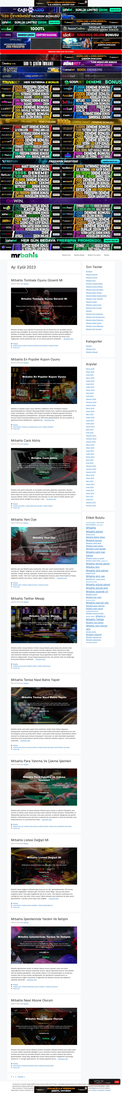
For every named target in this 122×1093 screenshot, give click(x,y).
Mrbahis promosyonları (95, 613)
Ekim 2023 (90, 429)
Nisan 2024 (90, 411)
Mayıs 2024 (90, 408)
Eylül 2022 (89, 463)
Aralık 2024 (90, 387)
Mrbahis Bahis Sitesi (95, 537)
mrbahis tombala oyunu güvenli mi (37, 345)
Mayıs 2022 (90, 475)
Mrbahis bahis (90, 534)
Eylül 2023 (90, 433)
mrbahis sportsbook (51, 986)
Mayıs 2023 (90, 445)
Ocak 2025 (90, 384)
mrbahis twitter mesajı (43, 666)
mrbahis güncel (100, 579)
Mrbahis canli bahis (93, 543)
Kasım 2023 (90, 426)
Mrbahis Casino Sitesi (93, 561)
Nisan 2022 (90, 478)
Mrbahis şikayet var (93, 637)
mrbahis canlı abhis (19, 506)
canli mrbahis (17, 905)
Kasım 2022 (90, 457)
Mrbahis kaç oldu (93, 597)
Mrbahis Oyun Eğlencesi (94, 326)
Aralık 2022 (90, 454)
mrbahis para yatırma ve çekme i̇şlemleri (36, 826)
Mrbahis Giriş (66, 255)
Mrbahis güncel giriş (97, 588)
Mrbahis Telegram (90, 616)
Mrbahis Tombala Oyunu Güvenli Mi (37, 280)
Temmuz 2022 (91, 469)
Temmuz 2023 (91, 439)
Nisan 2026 (90, 372)
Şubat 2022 (90, 484)
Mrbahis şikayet (94, 634)
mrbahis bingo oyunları (20, 345)
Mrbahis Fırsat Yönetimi (94, 299)
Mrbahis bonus (94, 540)
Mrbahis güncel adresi (98, 584)
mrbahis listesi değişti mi (45, 905)
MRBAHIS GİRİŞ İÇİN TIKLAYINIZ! (61, 52)
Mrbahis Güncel (91, 277)
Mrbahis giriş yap (18, 826)
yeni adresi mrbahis (91, 642)
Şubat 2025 (90, 381)
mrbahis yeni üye (43, 585)
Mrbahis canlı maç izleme (95, 554)
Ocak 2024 (90, 420)
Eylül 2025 (89, 375)
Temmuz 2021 (91, 505)
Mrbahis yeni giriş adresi (46, 1065)
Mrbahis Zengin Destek (94, 287)
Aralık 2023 (90, 423)
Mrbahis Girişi (17, 585)
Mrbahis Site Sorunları (94, 329)
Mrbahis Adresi (91, 302)
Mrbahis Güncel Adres (91, 581)
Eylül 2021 (89, 499)
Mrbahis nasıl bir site (97, 602)
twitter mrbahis (48, 506)
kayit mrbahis (91, 524)
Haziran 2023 (91, 442)
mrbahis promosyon (92, 611)
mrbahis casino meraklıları (29, 905)
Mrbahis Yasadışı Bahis (94, 284)
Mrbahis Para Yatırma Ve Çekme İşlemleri (41, 761)
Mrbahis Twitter (53, 345)
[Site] (30, 88)
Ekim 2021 (89, 496)
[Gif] (61, 122)
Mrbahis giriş (93, 567)
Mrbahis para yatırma (95, 606)
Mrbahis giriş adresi (97, 570)
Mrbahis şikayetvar (93, 640)
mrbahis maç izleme (90, 600)
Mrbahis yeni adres (64, 747)
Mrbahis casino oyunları (95, 558)
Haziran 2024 (91, 405)
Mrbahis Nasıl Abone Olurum (32, 1000)
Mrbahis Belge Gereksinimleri (96, 296)
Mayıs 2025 (90, 378)
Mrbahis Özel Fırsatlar (94, 308)
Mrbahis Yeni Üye (23, 519)
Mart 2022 (90, 481)
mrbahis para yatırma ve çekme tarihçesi (25, 747)
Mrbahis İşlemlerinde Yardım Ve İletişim (39, 919)
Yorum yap (16, 347)
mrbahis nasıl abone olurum (30, 1065)
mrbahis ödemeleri (47, 427)
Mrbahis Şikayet (79, 255)
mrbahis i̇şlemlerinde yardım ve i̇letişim (33, 986)
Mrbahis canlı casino (94, 546)
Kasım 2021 (90, 493)
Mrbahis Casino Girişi (93, 305)
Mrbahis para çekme (94, 609)
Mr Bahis (89, 271)
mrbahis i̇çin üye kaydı (19, 666)
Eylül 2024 (90, 396)
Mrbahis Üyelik (91, 632)
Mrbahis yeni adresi (94, 622)
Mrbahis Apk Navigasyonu (95, 317)
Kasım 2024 (90, 390)
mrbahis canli (17, 986)
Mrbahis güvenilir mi (97, 591)
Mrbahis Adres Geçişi (93, 323)
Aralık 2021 (90, 490)
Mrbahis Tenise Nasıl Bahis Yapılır (35, 680)
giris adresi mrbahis (91, 522)
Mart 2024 (90, 414)
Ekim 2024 (90, 393)
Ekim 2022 (90, 460)
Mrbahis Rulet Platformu (94, 320)
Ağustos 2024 (91, 399)
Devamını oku (68, 339)
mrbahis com (104, 560)
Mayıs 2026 (90, 369)
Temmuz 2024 (91, 402)
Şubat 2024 (90, 417)
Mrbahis (106, 255)
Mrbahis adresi (94, 531)
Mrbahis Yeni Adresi (94, 255)
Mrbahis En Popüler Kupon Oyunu (35, 359)
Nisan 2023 (90, 448)
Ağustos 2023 (91, 436)
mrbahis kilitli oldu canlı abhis (34, 506)
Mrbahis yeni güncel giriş (96, 627)
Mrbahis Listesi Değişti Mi (29, 840)
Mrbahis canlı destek (96, 549)
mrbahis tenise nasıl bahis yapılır (47, 747)
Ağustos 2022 (91, 466)
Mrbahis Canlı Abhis (25, 440)
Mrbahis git (90, 579)
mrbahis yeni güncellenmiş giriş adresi (60, 826)
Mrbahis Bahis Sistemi (94, 293)
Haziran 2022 (91, 472)
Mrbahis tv (100, 616)
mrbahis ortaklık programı (29, 585)
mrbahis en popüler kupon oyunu (32, 427)
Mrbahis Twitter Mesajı (27, 598)
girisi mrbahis (17, 427)
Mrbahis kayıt (91, 594)
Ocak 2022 (90, 487)
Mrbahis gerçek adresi (98, 563)
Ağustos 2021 (91, 502)
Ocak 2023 (90, 451)
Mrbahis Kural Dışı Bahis (94, 290)
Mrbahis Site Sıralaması (94, 314)
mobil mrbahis (100, 524)
